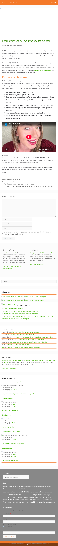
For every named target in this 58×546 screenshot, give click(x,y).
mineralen (7, 497)
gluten (46, 492)
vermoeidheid (33, 502)
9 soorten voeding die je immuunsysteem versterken (23, 347)
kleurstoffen (26, 495)
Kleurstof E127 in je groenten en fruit (18, 344)
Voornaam (7, 514)
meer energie (45, 495)
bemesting (26, 486)
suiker (9, 502)
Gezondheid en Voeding (10, 2)
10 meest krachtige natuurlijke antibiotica (30, 339)
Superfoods (15, 502)
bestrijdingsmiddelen (34, 486)
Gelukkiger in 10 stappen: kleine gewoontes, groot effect (20, 311)
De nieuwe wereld (28, 489)
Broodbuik (16, 489)
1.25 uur (13, 390)
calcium (22, 489)
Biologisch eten (8, 489)
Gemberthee (6, 415)
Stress (5, 502)
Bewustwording (9, 179)
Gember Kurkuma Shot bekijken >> (13, 444)
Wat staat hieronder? (9, 524)
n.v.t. (14, 404)
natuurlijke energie (40, 497)
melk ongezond (7, 182)
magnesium (37, 495)
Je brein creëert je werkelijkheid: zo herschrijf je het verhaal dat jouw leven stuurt (27, 316)
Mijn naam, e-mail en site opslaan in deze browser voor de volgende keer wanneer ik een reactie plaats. (27, 233)
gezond (32, 492)
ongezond (11, 499)
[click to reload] (10, 528)
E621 (42, 489)
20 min (13, 456)
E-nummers (37, 489)
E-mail (5, 519)
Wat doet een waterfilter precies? (12, 309)
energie (25, 491)
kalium (17, 495)
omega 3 (5, 499)
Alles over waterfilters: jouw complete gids (15, 319)
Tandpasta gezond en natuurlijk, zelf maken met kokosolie (28, 342)
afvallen (5, 486)
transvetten (23, 502)
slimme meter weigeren (46, 499)
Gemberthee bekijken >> (9, 427)
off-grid (5, 362)
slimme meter (28, 499)
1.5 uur (13, 406)
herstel (12, 494)
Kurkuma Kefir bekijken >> (10, 410)
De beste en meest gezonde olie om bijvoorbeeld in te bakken (33, 337)
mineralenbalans (17, 497)
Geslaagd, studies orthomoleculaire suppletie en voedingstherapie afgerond (28, 186)
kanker (22, 495)
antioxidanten (11, 486)
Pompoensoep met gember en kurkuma (17, 382)
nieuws (49, 497)
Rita (3, 347)
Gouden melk (7, 448)
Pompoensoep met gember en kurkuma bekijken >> (18, 394)
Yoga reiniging (51, 502)
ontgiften (17, 499)
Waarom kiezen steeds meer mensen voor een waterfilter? (20, 314)
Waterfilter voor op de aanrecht (12, 360)
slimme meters (36, 499)
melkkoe (14, 182)
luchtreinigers (50, 360)
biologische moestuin (45, 486)
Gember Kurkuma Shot (11, 432)
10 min (13, 439)
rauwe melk (19, 182)
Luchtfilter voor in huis (9, 253)
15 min (13, 423)
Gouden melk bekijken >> (10, 460)
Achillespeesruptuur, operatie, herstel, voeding (19, 184)
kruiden (30, 495)
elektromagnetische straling (12, 492)
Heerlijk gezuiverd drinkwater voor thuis (42, 253)
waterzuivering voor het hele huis (34, 360)
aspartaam (20, 486)
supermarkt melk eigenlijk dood (43, 70)
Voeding (17, 179)
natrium (31, 497)
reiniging (22, 499)
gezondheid (39, 492)
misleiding (26, 497)
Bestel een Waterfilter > (37, 264)
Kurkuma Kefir (7, 398)
